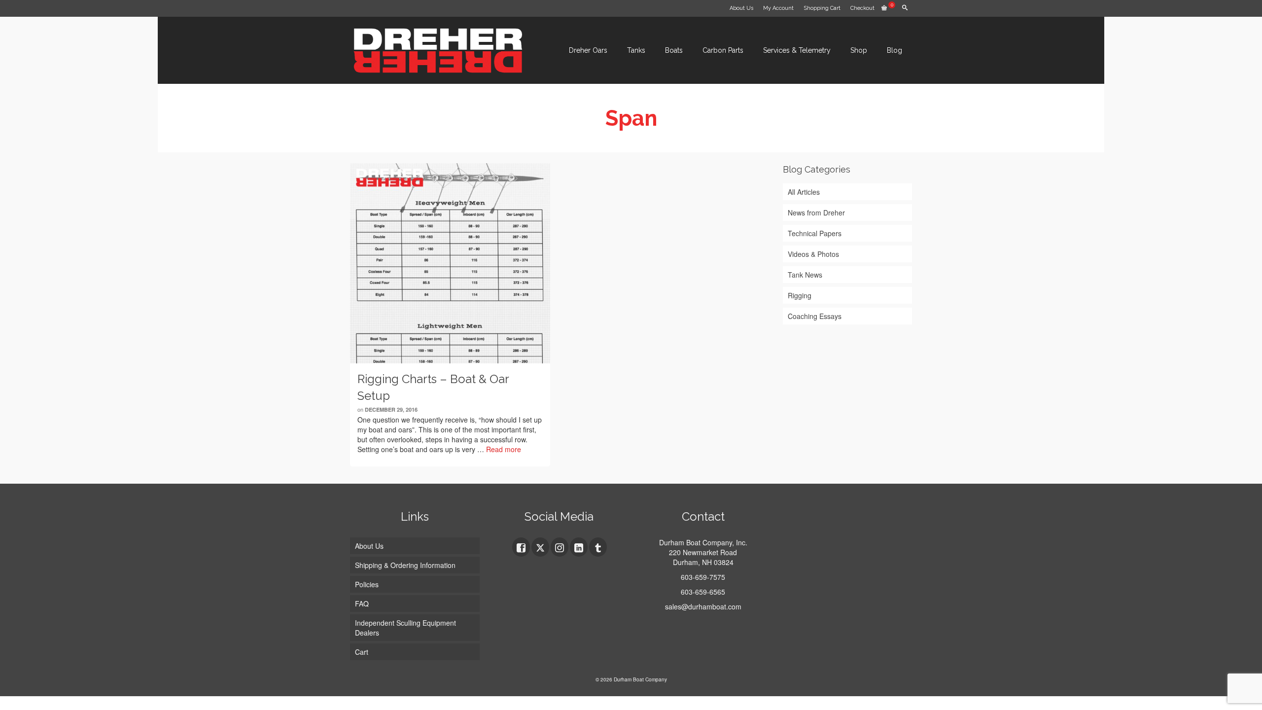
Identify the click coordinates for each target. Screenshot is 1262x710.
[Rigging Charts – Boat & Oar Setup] (450, 263)
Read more (503, 449)
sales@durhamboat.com (703, 606)
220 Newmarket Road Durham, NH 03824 (703, 557)
